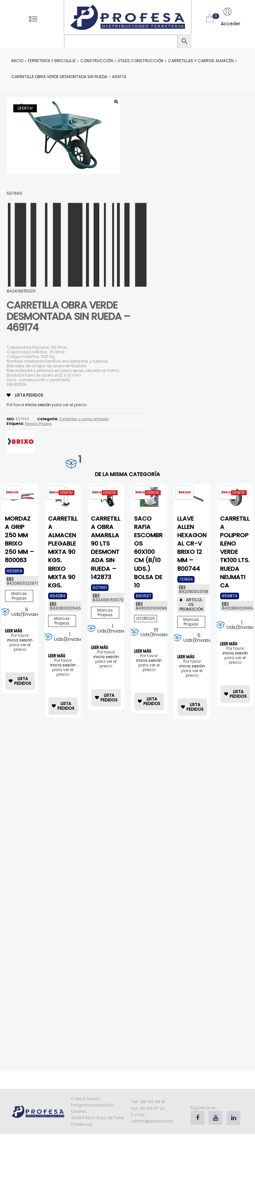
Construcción (96, 60)
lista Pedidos (28, 395)
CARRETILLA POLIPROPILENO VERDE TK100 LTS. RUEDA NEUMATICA (235, 552)
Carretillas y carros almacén (201, 60)
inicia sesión (38, 405)
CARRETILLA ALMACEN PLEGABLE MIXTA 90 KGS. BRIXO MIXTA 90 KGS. (63, 552)
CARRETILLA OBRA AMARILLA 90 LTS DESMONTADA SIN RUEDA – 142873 (106, 547)
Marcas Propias (38, 423)
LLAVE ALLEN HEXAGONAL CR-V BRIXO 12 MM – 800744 (192, 543)
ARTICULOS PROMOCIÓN (191, 604)
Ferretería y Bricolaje (52, 60)
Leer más (13, 631)
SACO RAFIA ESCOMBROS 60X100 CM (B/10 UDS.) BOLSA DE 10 (148, 552)
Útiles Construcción (140, 60)
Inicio (17, 60)
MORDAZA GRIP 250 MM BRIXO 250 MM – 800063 (19, 539)
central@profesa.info (152, 1121)
